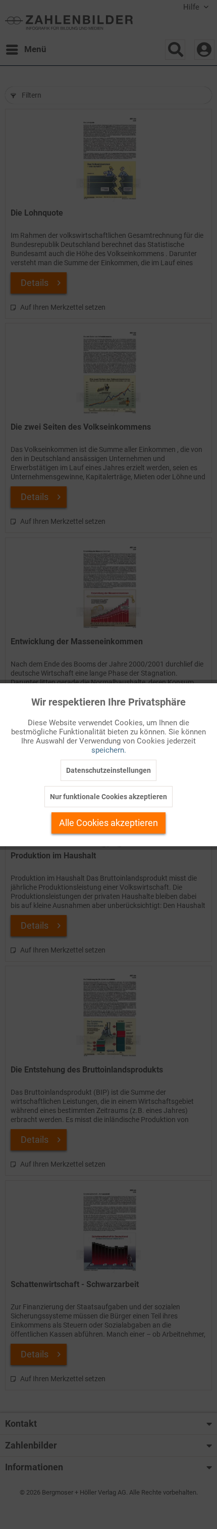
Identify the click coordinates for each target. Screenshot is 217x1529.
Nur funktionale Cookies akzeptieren (108, 797)
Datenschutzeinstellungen (108, 770)
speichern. (108, 750)
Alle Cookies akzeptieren (108, 822)
